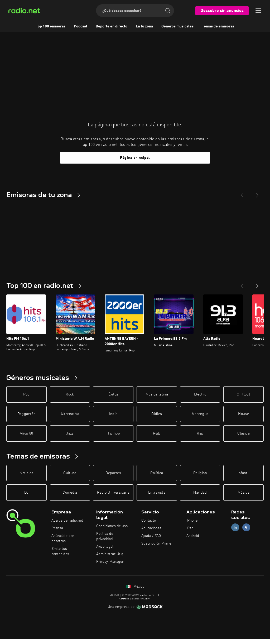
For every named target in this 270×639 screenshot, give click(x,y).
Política (156, 473)
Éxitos (113, 394)
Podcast (80, 26)
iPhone (191, 520)
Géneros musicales (177, 26)
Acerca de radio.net (67, 520)
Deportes (113, 473)
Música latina (157, 394)
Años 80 (26, 433)
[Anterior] (242, 284)
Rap (200, 433)
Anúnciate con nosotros (62, 538)
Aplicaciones (151, 528)
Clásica (243, 433)
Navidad (200, 492)
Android (192, 536)
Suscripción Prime (156, 543)
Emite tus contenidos (60, 551)
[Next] (257, 193)
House (243, 414)
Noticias (26, 473)
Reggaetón (26, 414)
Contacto (148, 520)
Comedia (69, 492)
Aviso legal (104, 547)
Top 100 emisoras (50, 26)
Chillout (243, 394)
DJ (26, 492)
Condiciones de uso (112, 526)
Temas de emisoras (218, 26)
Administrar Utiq (109, 554)
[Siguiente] (257, 284)
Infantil (244, 473)
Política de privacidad (104, 536)
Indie (113, 414)
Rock (70, 394)
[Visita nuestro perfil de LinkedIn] (235, 527)
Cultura (69, 473)
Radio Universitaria (113, 492)
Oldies (156, 414)
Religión (200, 473)
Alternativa (70, 414)
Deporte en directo (111, 26)
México (138, 586)
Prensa (57, 528)
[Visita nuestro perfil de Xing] (246, 527)
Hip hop (113, 433)
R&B (157, 433)
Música (243, 492)
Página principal (135, 158)
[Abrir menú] (258, 10)
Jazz (69, 433)
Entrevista (157, 492)
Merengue (200, 414)
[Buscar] (168, 10)
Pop (26, 394)
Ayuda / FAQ (151, 536)
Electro (200, 394)
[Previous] (242, 193)
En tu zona (144, 26)
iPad (190, 528)
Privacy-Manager (110, 562)
